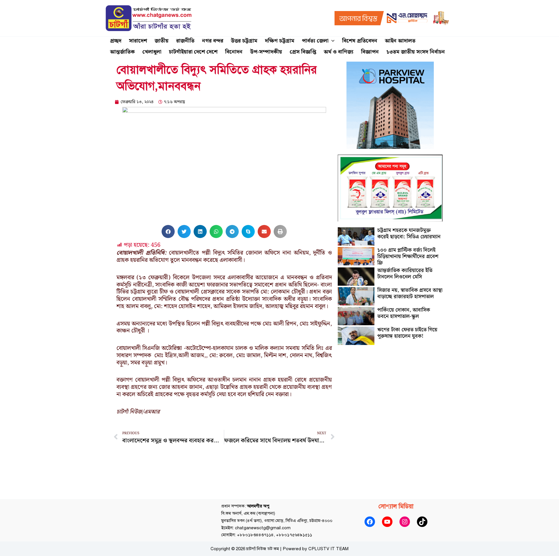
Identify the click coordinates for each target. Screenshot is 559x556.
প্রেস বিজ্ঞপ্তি (303, 52)
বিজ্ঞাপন (370, 52)
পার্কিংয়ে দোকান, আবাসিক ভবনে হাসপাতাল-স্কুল (403, 313)
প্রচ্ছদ (115, 41)
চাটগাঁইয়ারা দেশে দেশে (193, 52)
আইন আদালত (400, 41)
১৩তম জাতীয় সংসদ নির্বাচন (415, 52)
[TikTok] (422, 521)
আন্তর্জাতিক (122, 52)
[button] (331, 41)
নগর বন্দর (212, 41)
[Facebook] (370, 521)
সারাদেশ (138, 41)
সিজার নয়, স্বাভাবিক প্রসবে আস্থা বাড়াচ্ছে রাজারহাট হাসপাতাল (410, 293)
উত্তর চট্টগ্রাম (244, 41)
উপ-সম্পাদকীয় (266, 52)
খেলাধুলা (151, 52)
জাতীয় (162, 41)
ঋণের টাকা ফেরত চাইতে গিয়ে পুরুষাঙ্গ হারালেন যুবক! (407, 333)
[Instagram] (404, 521)
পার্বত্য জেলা (315, 41)
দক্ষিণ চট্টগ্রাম (279, 41)
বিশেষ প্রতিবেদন (359, 41)
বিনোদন (234, 52)
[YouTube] (387, 521)
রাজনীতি (185, 41)
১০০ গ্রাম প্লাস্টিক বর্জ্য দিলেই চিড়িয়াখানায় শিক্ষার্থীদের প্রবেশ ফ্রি (407, 256)
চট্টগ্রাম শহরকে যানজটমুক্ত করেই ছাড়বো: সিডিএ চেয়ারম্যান (409, 233)
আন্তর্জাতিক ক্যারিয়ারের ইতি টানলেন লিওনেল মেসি (404, 273)
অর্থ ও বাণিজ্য (338, 52)
